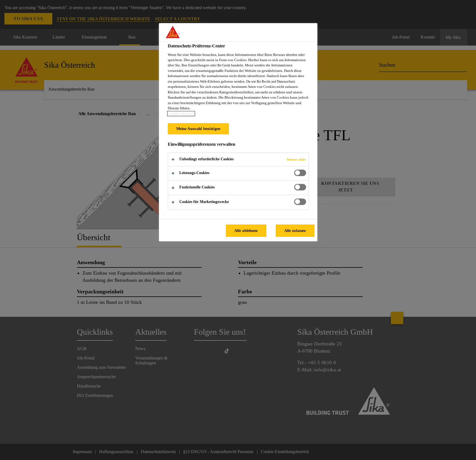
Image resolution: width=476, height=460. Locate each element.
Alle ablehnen (246, 230)
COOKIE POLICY (181, 114)
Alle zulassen (295, 230)
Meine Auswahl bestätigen (198, 128)
